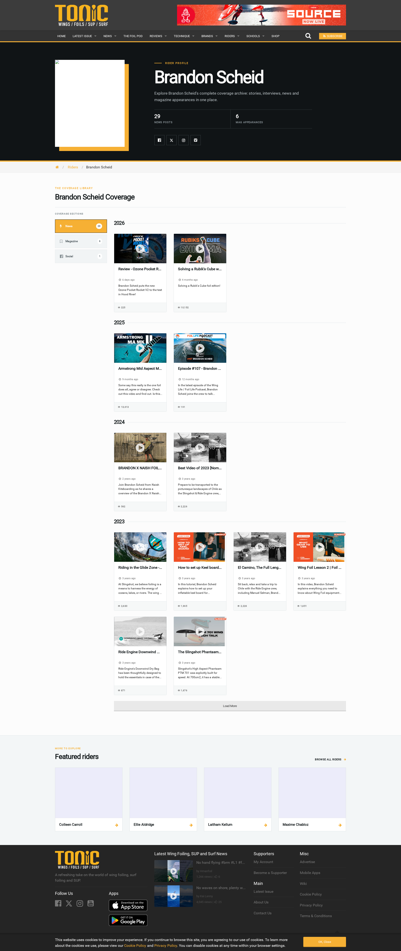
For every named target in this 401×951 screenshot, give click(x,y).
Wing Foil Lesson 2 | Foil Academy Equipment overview (320, 567)
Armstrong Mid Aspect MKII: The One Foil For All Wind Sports (140, 368)
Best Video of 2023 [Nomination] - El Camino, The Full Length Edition (200, 468)
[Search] (308, 36)
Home (61, 36)
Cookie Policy (311, 894)
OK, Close (324, 942)
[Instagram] (183, 140)
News (107, 36)
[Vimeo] (196, 140)
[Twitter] (171, 140)
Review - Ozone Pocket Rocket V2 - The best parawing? (140, 269)
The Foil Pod (133, 36)
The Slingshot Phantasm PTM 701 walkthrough (200, 652)
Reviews (156, 36)
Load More (230, 706)
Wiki (303, 883)
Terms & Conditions (316, 916)
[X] (69, 905)
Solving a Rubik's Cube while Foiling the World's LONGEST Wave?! (200, 269)
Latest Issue (82, 36)
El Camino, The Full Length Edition (260, 567)
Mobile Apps (310, 873)
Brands (207, 36)
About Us (261, 902)
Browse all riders (328, 759)
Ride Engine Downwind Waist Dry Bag (140, 652)
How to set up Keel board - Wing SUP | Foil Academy (200, 567)
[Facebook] (159, 140)
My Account (263, 862)
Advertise (307, 862)
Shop (275, 36)
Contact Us (263, 913)
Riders (230, 36)
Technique (182, 36)
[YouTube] (90, 905)
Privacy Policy (311, 905)
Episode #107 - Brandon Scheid (200, 368)
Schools (253, 36)
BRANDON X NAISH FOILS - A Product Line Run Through (140, 468)
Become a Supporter (270, 873)
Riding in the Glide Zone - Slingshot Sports (140, 567)
